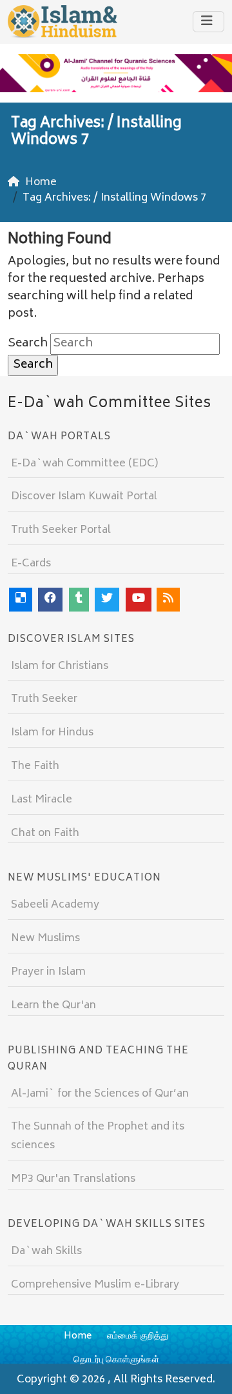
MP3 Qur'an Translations (73, 1179)
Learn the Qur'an (53, 1006)
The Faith (35, 766)
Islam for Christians (59, 666)
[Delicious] (20, 600)
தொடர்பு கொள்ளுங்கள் (116, 1360)
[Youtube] (138, 600)
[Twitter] (107, 600)
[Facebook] (50, 600)
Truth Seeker (44, 699)
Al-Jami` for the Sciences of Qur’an (100, 1094)
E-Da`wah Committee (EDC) (84, 464)
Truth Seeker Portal (61, 530)
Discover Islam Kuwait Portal (84, 497)
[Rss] (168, 600)
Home (78, 1336)
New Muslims (45, 939)
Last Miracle (41, 800)
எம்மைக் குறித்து (137, 1336)
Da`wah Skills (46, 1251)
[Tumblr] (79, 600)
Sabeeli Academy (55, 905)
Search (28, 344)
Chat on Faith (45, 833)
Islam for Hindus (52, 733)
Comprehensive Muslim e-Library (95, 1285)
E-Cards (31, 564)
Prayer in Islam (48, 972)
